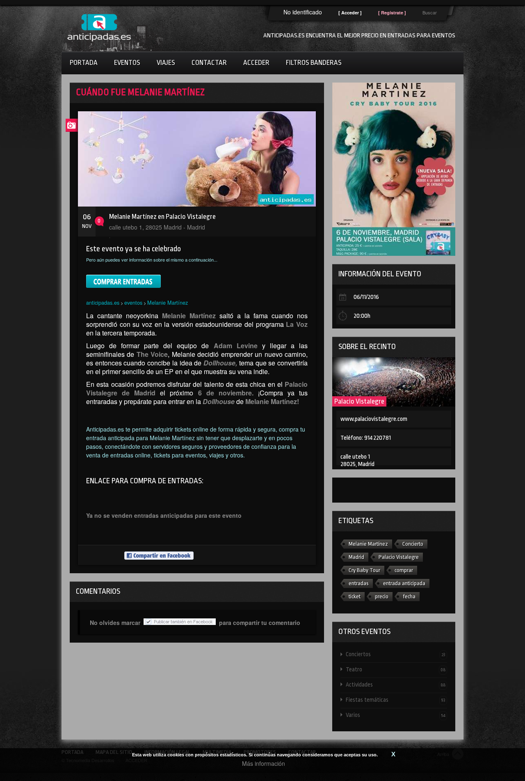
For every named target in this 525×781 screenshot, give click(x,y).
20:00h (362, 315)
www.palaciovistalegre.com (373, 419)
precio (381, 596)
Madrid (356, 557)
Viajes (166, 63)
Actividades (395, 684)
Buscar (429, 12)
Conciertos (395, 654)
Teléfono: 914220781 (365, 437)
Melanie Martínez (167, 302)
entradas (359, 583)
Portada (84, 63)
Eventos (127, 63)
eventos (133, 302)
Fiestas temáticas (395, 699)
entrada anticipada (404, 583)
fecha (409, 596)
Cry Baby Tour (364, 570)
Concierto (412, 544)
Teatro (395, 669)
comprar (404, 570)
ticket (355, 596)
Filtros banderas (314, 63)
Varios (395, 715)
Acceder (256, 63)
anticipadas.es (102, 302)
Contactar (209, 63)
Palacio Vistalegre (359, 401)
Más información (263, 763)
